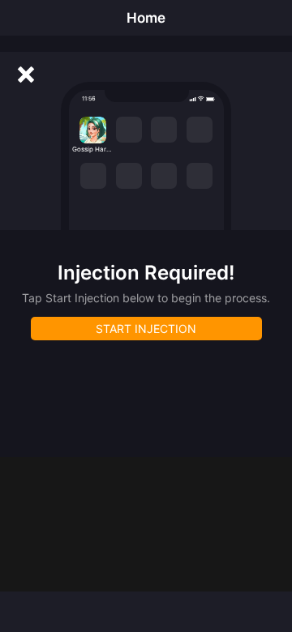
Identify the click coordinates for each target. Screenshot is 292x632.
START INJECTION (146, 328)
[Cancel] (26, 74)
